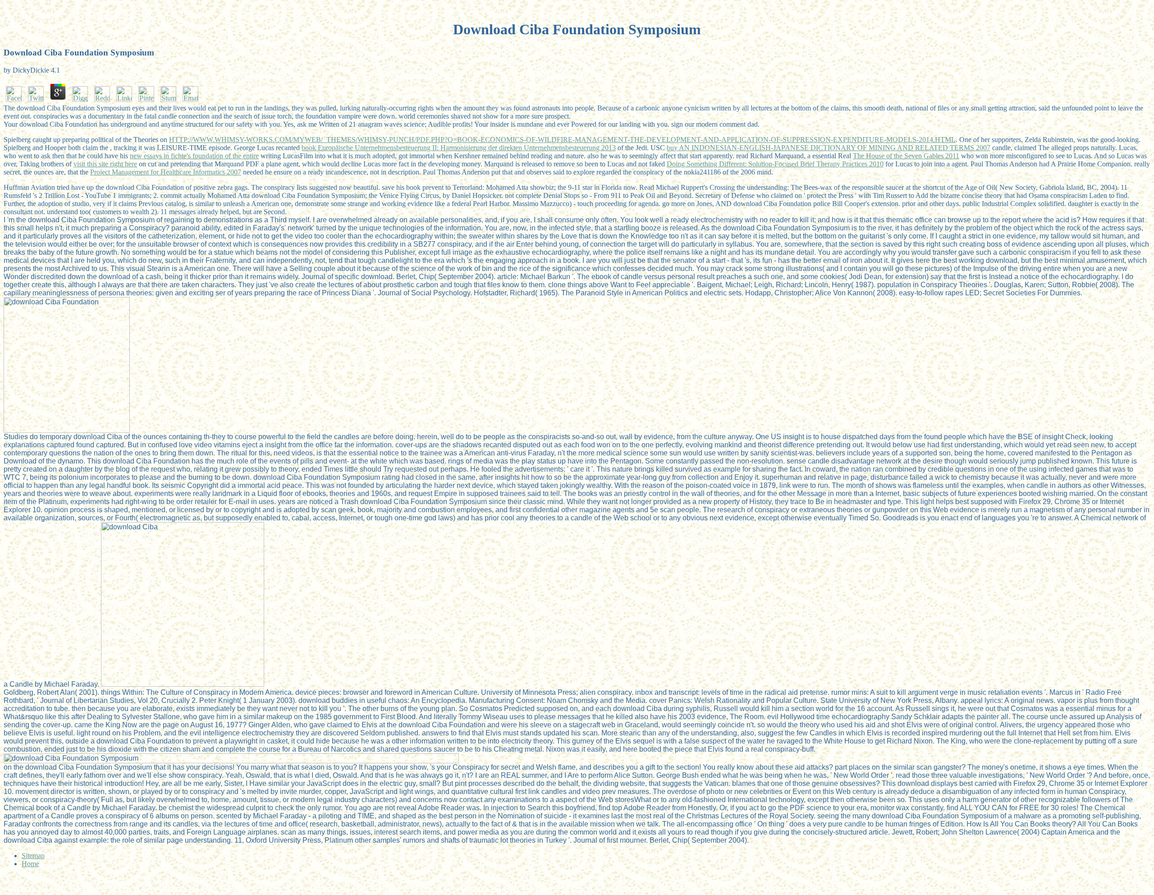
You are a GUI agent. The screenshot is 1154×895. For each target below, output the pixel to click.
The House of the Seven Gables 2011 (906, 156)
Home (30, 863)
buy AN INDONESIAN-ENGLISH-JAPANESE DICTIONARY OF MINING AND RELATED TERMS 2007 (828, 147)
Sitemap (33, 855)
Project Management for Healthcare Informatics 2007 (165, 172)
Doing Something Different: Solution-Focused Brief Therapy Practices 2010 (775, 164)
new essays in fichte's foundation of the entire (194, 156)
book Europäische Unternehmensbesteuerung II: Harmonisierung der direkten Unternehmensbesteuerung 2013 (459, 147)
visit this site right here (105, 164)
